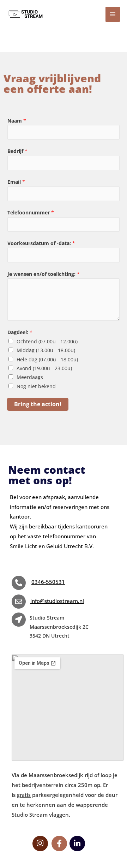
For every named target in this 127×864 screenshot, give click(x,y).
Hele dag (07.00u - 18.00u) (47, 359)
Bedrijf (17, 151)
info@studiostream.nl (57, 600)
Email (16, 181)
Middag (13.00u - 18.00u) (46, 350)
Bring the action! (37, 404)
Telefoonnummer (30, 212)
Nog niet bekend (36, 386)
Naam (16, 120)
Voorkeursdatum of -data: (41, 243)
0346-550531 (48, 581)
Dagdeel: (19, 332)
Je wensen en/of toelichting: (43, 274)
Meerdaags (30, 377)
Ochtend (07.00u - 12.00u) (47, 341)
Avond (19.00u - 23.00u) (44, 368)
